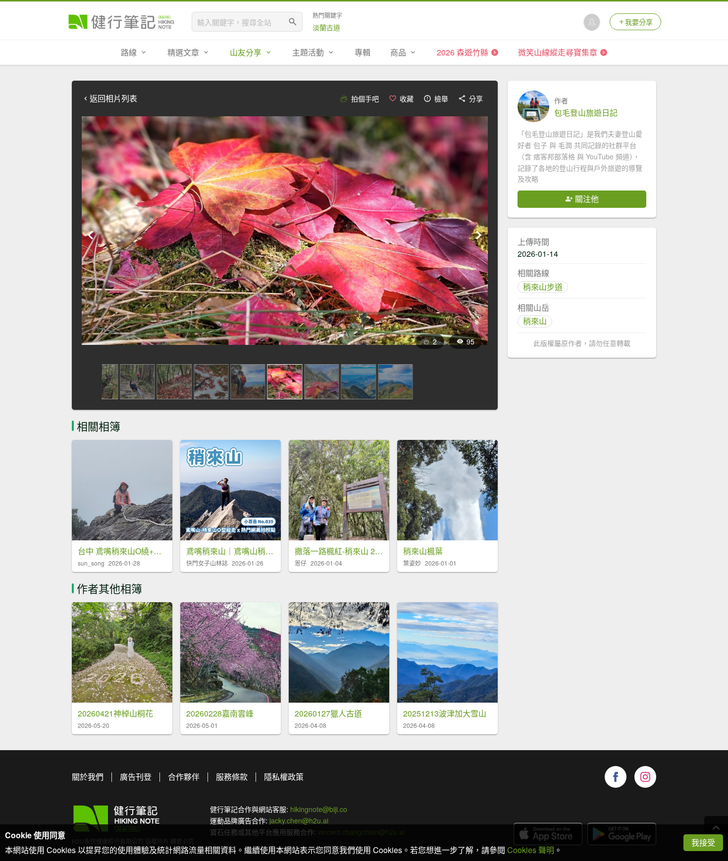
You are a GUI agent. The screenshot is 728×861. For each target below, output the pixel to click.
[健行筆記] (121, 22)
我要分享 (639, 22)
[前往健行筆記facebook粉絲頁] (615, 777)
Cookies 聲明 (530, 850)
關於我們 (88, 776)
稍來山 (535, 321)
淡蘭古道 (326, 27)
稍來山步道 (543, 286)
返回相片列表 (113, 98)
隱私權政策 (284, 776)
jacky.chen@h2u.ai (298, 820)
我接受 (703, 842)
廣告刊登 (136, 776)
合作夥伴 (184, 776)
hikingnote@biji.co (318, 809)
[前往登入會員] (592, 22)
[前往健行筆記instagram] (645, 777)
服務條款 (232, 776)
